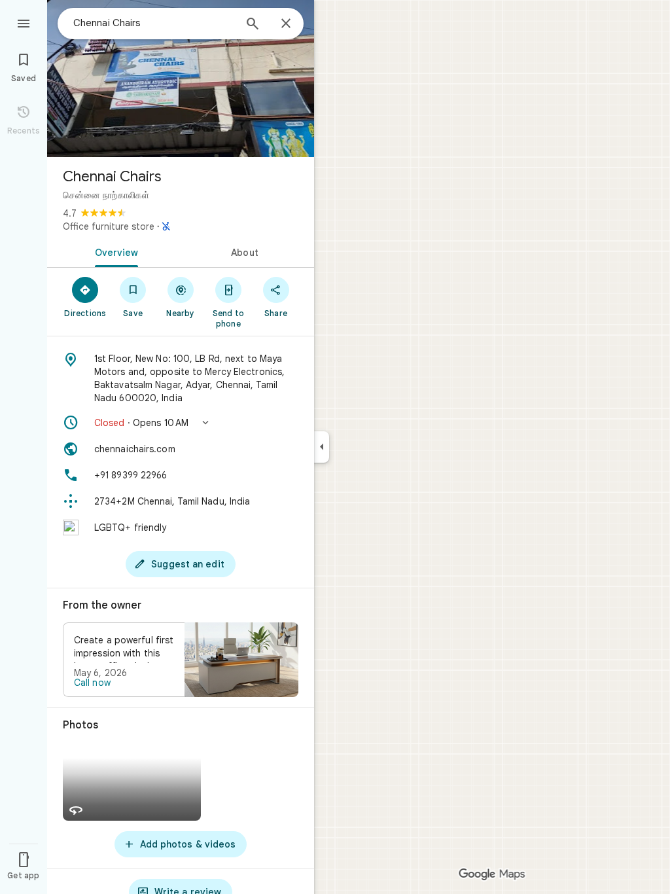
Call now (92, 682)
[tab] (114, 251)
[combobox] (153, 23)
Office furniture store (108, 226)
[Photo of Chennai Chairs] (180, 78)
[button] (180, 423)
